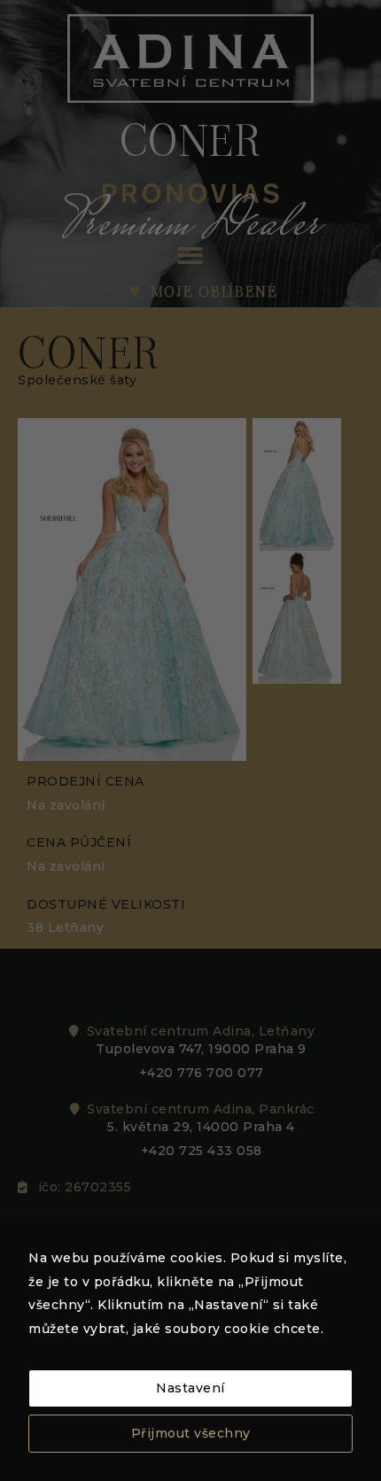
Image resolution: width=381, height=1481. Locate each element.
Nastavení (190, 1388)
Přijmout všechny (191, 1433)
